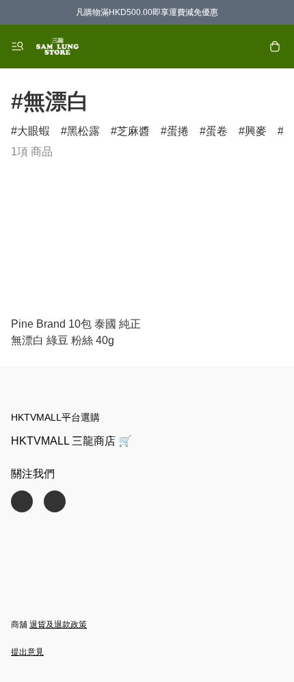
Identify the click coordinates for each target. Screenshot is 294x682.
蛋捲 (178, 131)
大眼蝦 (33, 131)
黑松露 (83, 131)
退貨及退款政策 (58, 624)
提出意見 (27, 652)
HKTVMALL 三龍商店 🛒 (71, 441)
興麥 (256, 131)
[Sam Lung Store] (57, 46)
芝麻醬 (133, 131)
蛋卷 (217, 131)
